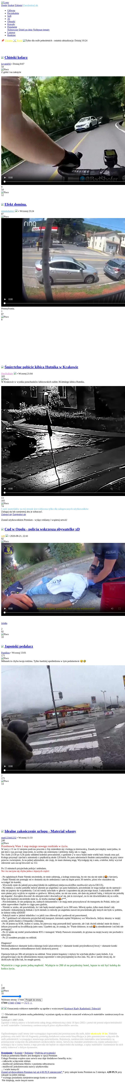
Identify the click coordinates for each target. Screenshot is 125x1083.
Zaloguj (18, 5)
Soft (9, 16)
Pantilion (5, 652)
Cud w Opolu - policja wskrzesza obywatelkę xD (42, 529)
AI (8, 18)
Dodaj (4, 5)
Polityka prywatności (45, 1053)
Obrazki (11, 21)
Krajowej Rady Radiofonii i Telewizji (82, 1008)
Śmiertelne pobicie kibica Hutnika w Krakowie (41, 367)
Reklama (29, 1053)
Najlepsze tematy (41, 29)
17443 (11, 1002)
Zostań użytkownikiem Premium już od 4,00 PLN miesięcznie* (32, 1072)
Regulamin (6, 1053)
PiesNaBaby (7, 373)
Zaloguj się (6, 514)
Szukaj (11, 5)
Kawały (11, 24)
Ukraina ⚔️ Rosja (13, 40)
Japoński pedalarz (19, 646)
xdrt (3, 536)
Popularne (12, 27)
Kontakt (18, 1053)
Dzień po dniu (25, 29)
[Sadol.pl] (5, 2)
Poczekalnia (13, 13)
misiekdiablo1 (8, 211)
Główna (11, 10)
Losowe (11, 32)
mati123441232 (8, 837)
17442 (18, 1002)
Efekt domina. (16, 204)
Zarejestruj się (30, 5)
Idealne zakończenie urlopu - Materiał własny (40, 831)
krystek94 (6, 64)
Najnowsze (12, 29)
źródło (4, 623)
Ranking (11, 35)
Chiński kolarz (16, 57)
